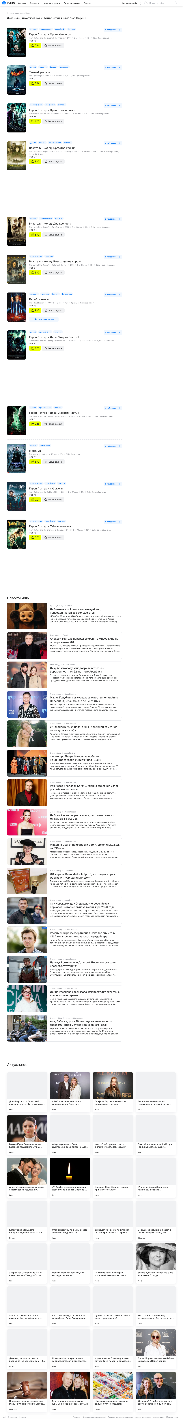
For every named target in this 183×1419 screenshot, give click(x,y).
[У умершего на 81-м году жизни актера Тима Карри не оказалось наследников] (113, 1349)
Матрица (35, 450)
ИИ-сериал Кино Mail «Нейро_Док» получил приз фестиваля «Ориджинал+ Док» (82, 876)
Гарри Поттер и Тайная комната (50, 526)
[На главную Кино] (10, 3)
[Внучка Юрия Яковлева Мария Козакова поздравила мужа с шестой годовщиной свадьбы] (27, 1135)
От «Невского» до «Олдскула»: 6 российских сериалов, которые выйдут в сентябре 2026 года (82, 905)
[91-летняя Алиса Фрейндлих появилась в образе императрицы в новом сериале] (156, 1178)
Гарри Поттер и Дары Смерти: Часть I (54, 337)
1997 (49, 303)
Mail (4, 1417)
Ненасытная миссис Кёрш (18, 13)
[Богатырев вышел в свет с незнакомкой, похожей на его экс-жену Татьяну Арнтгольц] (156, 1092)
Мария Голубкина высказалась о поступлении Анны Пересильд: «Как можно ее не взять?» (84, 699)
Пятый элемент (39, 299)
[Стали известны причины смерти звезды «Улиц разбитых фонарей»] (70, 1221)
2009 (66, 114)
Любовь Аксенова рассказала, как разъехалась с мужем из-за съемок (82, 817)
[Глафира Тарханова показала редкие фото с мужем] (113, 1092)
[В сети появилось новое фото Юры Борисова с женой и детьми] (70, 1392)
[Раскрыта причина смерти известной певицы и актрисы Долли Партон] (113, 1263)
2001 (75, 151)
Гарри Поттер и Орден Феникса (50, 34)
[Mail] (4, 3)
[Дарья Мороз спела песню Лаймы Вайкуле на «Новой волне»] (156, 1349)
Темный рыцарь (39, 72)
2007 (69, 38)
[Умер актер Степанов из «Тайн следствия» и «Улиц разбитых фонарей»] (27, 1263)
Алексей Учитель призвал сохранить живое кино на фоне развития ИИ (84, 640)
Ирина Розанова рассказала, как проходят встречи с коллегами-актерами (84, 993)
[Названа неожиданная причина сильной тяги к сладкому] (113, 1392)
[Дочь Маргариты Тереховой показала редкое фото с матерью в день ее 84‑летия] (27, 1092)
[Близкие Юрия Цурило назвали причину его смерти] (113, 1178)
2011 (71, 416)
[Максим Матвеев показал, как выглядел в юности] (70, 1263)
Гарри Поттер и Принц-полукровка (52, 110)
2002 (67, 227)
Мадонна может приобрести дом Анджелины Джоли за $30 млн (85, 846)
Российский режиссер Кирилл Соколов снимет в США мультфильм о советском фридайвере (82, 934)
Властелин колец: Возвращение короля (55, 261)
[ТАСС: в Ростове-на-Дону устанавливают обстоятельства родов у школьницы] (156, 1306)
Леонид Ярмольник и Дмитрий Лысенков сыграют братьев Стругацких (83, 964)
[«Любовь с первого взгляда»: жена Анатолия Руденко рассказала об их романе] (70, 1092)
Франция (75, 303)
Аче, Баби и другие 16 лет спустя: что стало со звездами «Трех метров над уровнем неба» (81, 1023)
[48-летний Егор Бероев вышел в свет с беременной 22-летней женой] (156, 1392)
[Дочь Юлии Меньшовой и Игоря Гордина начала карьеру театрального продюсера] (156, 1135)
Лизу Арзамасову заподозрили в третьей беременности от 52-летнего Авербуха (77, 669)
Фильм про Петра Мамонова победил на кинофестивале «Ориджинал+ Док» (75, 758)
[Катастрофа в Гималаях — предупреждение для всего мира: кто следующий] (27, 1221)
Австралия (75, 454)
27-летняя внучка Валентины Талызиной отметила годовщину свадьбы (83, 728)
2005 (63, 492)
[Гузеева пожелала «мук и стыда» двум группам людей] (113, 1306)
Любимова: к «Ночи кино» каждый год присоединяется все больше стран (75, 611)
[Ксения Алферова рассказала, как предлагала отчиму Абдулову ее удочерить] (70, 1349)
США (95, 38)
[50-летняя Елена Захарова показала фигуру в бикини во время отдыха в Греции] (27, 1306)
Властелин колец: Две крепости (50, 223)
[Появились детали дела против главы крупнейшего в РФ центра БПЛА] (27, 1392)
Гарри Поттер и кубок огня (46, 488)
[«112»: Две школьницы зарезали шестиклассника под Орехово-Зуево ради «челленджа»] (70, 1178)
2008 (47, 76)
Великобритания (105, 38)
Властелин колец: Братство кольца (52, 148)
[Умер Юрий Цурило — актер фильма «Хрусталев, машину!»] (113, 1135)
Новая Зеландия (36, 154)
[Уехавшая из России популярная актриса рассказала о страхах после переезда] (113, 1221)
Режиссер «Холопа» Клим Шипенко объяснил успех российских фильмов (84, 787)
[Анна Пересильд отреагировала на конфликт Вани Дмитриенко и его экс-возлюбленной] (70, 1306)
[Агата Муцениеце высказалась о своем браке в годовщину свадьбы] (27, 1178)
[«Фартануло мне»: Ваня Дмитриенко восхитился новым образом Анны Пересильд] (70, 1135)
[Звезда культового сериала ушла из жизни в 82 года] (156, 1263)
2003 (72, 265)
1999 (43, 454)
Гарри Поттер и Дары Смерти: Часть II (54, 412)
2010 (71, 341)
